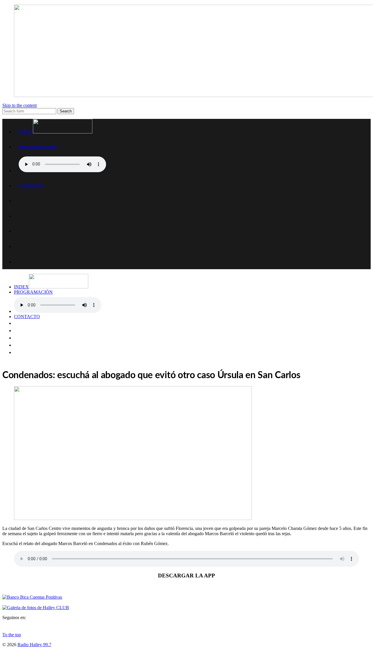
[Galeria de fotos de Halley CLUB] (35, 607)
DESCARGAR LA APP (186, 575)
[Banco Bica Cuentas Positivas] (32, 597)
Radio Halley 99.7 (34, 644)
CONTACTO (31, 185)
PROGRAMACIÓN (38, 146)
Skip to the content (19, 105)
